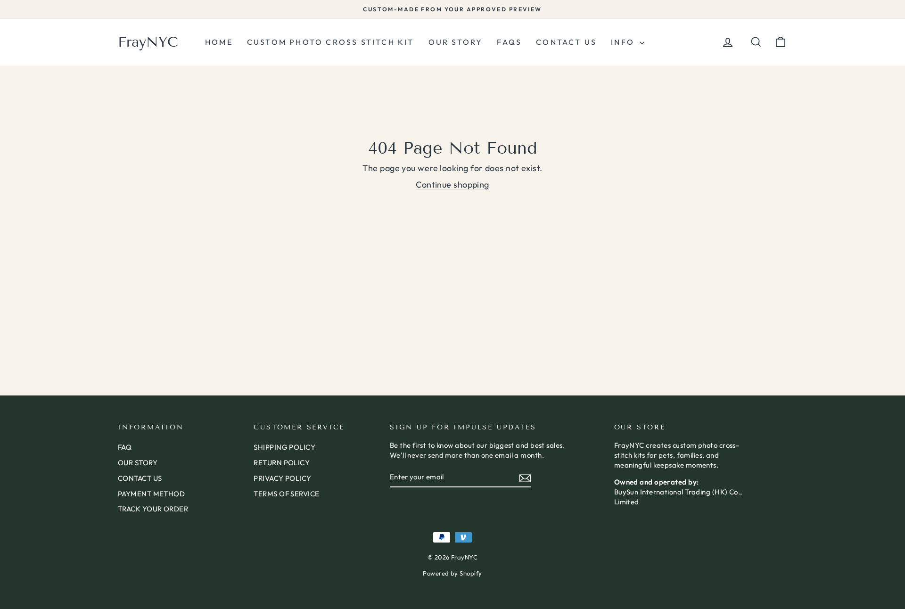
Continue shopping (452, 184)
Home (219, 42)
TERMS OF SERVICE (286, 493)
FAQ (125, 447)
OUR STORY (137, 462)
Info (624, 42)
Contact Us (566, 42)
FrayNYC (148, 41)
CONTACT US (140, 478)
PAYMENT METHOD (151, 493)
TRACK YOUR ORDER (153, 508)
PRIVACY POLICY (282, 478)
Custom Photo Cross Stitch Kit (330, 42)
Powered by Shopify (452, 573)
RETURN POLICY (282, 462)
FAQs (509, 42)
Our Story (455, 42)
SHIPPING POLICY (284, 447)
